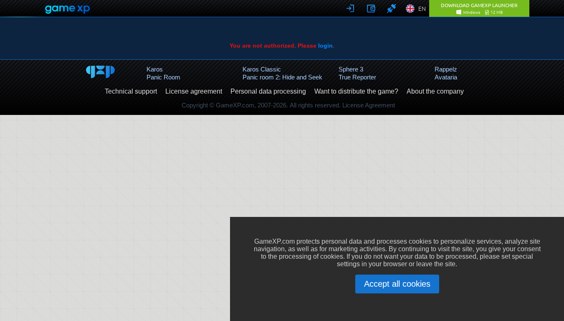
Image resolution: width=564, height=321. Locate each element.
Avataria (446, 77)
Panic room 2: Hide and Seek (282, 77)
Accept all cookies (397, 283)
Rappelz (446, 69)
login (325, 45)
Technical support (131, 91)
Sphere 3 (351, 69)
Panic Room (163, 77)
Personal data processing (268, 91)
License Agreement (368, 105)
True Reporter (357, 77)
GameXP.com (235, 105)
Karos (155, 69)
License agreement (193, 91)
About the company (435, 91)
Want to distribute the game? (356, 91)
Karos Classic (262, 69)
